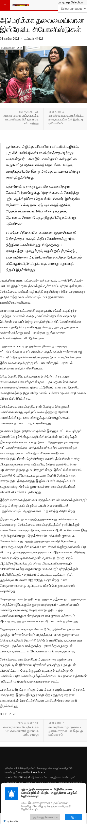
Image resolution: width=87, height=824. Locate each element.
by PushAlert (13, 821)
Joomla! (8, 777)
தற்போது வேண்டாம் (45, 817)
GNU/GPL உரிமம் (22, 777)
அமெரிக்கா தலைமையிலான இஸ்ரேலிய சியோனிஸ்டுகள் (42, 24)
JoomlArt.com (38, 772)
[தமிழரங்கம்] (21, 5)
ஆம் (73, 817)
